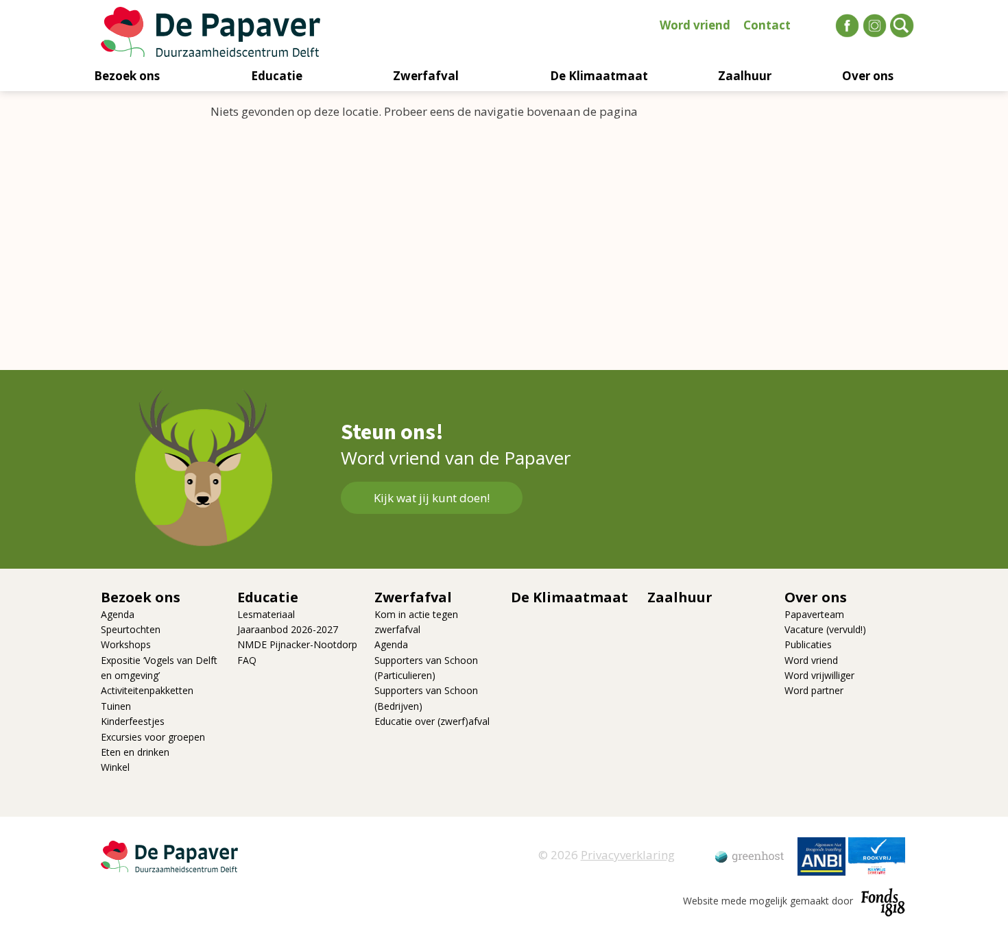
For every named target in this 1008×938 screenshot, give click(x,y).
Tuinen (116, 706)
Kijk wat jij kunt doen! (432, 498)
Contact (767, 25)
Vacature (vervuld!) (825, 629)
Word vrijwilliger (819, 675)
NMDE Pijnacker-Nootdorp (297, 644)
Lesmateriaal (266, 614)
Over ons (867, 76)
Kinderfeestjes (133, 721)
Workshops (126, 644)
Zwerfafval (426, 76)
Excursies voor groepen (153, 736)
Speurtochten (130, 629)
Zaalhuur (744, 76)
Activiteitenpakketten (147, 690)
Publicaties (808, 644)
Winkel (115, 767)
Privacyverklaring (628, 855)
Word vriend (695, 25)
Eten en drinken (135, 751)
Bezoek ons (127, 76)
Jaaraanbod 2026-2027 (287, 629)
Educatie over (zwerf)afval (432, 721)
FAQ (246, 660)
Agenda (117, 614)
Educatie (276, 76)
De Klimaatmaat (599, 76)
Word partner (813, 690)
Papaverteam (814, 614)
